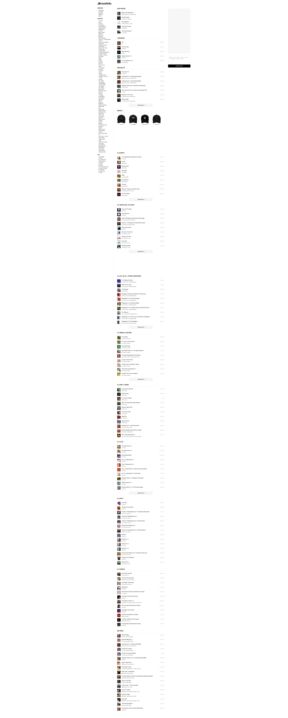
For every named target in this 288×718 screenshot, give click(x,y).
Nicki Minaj (101, 109)
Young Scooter (102, 152)
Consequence (102, 50)
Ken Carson (101, 89)
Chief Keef (101, 43)
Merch (100, 16)
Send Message (179, 66)
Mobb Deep (101, 106)
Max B (100, 100)
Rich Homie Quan (103, 124)
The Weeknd (102, 144)
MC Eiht (100, 102)
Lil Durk (100, 93)
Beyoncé (101, 33)
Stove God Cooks (103, 133)
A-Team (100, 30)
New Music (101, 10)
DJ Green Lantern (103, 168)
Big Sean (101, 36)
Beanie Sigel (102, 32)
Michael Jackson (103, 105)
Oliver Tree (101, 114)
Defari (100, 57)
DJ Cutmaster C (102, 159)
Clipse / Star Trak (103, 48)
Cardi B (100, 40)
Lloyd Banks (102, 96)
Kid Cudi (101, 92)
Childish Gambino (103, 45)
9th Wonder (101, 25)
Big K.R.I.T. (101, 35)
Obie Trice (101, 113)
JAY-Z (100, 72)
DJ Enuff (101, 165)
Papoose (101, 117)
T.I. (99, 134)
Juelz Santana (102, 85)
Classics (101, 14)
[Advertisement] (141, 140)
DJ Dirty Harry (102, 161)
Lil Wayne (101, 95)
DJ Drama (101, 162)
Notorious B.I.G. (102, 112)
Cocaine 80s (102, 49)
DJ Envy (101, 164)
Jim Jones (101, 80)
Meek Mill (101, 103)
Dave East (101, 56)
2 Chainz (101, 20)
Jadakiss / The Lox (103, 76)
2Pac (100, 22)
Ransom (100, 123)
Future (100, 66)
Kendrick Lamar (102, 90)
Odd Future (101, 116)
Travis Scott (101, 137)
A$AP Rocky (102, 29)
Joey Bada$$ (102, 83)
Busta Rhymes (102, 38)
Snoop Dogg (102, 130)
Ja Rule (100, 73)
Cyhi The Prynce (103, 53)
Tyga (100, 140)
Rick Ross (101, 126)
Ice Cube (101, 69)
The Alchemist (102, 28)
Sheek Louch (102, 129)
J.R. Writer (101, 86)
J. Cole (100, 77)
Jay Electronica (102, 75)
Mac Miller (101, 99)
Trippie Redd (102, 139)
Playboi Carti (102, 119)
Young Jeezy (102, 150)
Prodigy (100, 120)
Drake (100, 59)
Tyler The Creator (103, 142)
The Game (101, 143)
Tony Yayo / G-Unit (103, 136)
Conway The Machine (104, 52)
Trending (101, 11)
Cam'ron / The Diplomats (105, 39)
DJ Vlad (100, 172)
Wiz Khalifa (101, 147)
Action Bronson (102, 26)
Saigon (100, 127)
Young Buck (101, 149)
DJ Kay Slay (101, 169)
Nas (99, 107)
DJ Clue (100, 158)
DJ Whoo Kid (102, 171)
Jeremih (100, 79)
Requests (101, 13)
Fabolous (101, 62)
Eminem (100, 60)
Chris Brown (101, 46)
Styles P (101, 132)
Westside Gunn (102, 146)
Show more (141, 105)
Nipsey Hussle (102, 110)
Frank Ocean (102, 65)
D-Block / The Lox (103, 55)
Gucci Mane (101, 67)
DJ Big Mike (101, 156)
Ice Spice (101, 70)
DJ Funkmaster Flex (103, 166)
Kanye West (101, 87)
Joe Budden (101, 82)
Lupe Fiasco (101, 97)
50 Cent (101, 23)
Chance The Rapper (103, 42)
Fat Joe (100, 63)
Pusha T (101, 122)
